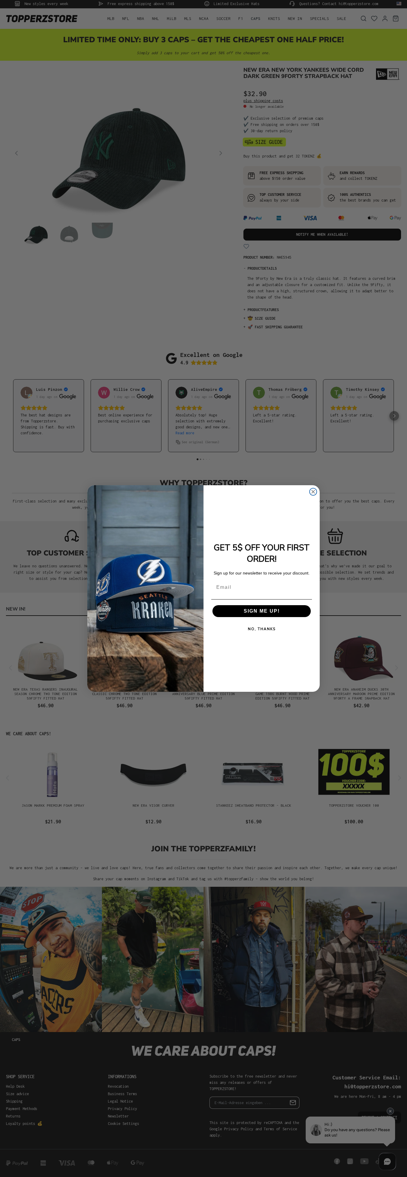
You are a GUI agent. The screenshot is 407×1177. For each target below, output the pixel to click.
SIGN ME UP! (262, 611)
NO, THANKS (262, 629)
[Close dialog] (313, 491)
